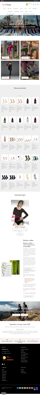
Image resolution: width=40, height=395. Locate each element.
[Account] (33, 4)
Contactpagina (23, 355)
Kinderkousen (4, 374)
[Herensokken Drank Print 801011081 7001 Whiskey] (27, 100)
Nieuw (4, 8)
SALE (31, 11)
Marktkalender (23, 358)
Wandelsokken (16, 314)
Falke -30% (9, 8)
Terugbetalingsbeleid (24, 361)
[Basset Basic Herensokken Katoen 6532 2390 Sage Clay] (20, 177)
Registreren (23, 371)
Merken (26, 11)
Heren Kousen (4, 372)
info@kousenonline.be (7, 353)
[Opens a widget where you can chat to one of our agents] (3, 393)
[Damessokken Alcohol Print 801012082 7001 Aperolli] (20, 119)
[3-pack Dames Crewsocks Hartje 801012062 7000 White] (20, 138)
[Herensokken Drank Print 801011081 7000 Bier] (4, 119)
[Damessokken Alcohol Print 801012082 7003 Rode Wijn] (35, 119)
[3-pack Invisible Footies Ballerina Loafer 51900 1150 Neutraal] (27, 138)
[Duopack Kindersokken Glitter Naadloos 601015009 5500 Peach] (20, 100)
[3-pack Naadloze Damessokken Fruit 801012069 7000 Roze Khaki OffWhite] (12, 138)
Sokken (22, 11)
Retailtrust (3, 388)
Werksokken (34, 8)
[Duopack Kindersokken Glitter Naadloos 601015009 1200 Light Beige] (12, 100)
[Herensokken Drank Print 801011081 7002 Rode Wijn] (35, 100)
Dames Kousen (4, 371)
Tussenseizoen (15, 8)
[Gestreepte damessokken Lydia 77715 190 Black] (35, 177)
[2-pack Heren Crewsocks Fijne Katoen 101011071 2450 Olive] (27, 157)
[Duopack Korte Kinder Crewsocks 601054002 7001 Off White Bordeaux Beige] (12, 157)
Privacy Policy (23, 352)
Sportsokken (10, 11)
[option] (20, 25)
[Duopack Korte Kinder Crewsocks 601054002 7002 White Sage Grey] (4, 157)
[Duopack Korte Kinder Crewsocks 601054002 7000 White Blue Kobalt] (35, 138)
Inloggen (22, 369)
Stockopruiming (4, 380)
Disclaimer (22, 350)
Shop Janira (20, 234)
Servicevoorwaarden (24, 360)
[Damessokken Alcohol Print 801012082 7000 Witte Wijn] (27, 119)
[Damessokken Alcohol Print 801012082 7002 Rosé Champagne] (4, 138)
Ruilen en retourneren (24, 357)
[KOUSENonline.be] (6, 4)
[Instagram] (3, 0)
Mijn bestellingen (23, 372)
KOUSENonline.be (6, 387)
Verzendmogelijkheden (24, 354)
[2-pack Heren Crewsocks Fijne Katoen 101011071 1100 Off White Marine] (20, 157)
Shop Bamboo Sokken (28, 296)
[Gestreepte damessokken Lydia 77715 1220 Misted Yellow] (27, 177)
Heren (26, 8)
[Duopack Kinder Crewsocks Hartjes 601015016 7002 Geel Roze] (4, 100)
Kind (29, 8)
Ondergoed (17, 11)
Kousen (3, 369)
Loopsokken (24, 314)
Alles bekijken (20, 95)
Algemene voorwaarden (24, 349)
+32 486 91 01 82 (6, 351)
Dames (21, 8)
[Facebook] (1, 0)
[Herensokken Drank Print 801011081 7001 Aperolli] (12, 119)
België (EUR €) (36, 0)
